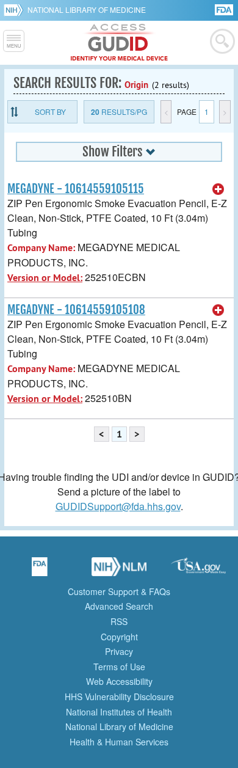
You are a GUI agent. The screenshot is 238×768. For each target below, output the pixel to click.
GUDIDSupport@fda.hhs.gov (118, 506)
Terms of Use (119, 666)
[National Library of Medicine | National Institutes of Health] (119, 570)
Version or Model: (44, 277)
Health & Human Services (119, 742)
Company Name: (41, 247)
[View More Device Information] (218, 189)
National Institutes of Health (119, 712)
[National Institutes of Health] (15, 9)
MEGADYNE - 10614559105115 (75, 188)
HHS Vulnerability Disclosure (119, 696)
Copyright (119, 637)
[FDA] (225, 9)
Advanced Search (119, 606)
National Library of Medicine (86, 9)
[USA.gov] (198, 570)
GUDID (119, 43)
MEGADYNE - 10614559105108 (76, 309)
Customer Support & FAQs (119, 591)
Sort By (50, 111)
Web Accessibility (119, 681)
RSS (119, 621)
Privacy (119, 651)
